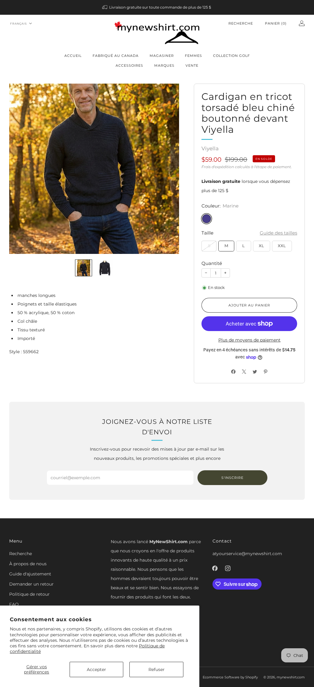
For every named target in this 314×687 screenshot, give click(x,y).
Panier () (276, 23)
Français (18, 23)
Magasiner (162, 55)
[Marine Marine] (206, 219)
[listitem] (157, 7)
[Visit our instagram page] (227, 568)
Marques (164, 65)
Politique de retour (29, 594)
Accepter (96, 669)
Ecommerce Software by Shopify (230, 677)
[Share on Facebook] (233, 371)
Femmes (193, 55)
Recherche (240, 23)
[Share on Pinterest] (265, 371)
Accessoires (129, 65)
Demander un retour (31, 584)
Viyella (210, 148)
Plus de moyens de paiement (249, 340)
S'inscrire (232, 478)
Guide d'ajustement (30, 574)
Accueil (73, 55)
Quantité (211, 263)
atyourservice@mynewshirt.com (247, 553)
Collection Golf (231, 55)
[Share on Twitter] (254, 371)
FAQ (14, 604)
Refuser (156, 669)
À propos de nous (28, 564)
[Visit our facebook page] (215, 568)
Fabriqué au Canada (116, 55)
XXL (282, 245)
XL (261, 245)
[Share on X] (244, 371)
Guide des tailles (278, 233)
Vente (192, 65)
